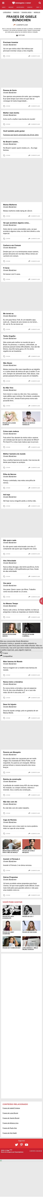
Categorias (7, 12)
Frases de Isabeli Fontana (11, 1108)
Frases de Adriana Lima (10, 1123)
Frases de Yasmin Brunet (11, 1118)
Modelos (37, 12)
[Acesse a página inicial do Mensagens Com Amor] (21, 3)
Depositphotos (19, 1152)
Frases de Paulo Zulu (10, 1128)
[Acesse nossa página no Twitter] (16, 1145)
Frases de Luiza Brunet (10, 1113)
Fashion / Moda (27, 12)
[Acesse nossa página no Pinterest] (21, 1145)
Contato (33, 1151)
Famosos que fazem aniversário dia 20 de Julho (21, 135)
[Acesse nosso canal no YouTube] (26, 1145)
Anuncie (39, 1151)
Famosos (16, 12)
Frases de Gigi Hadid (10, 1133)
